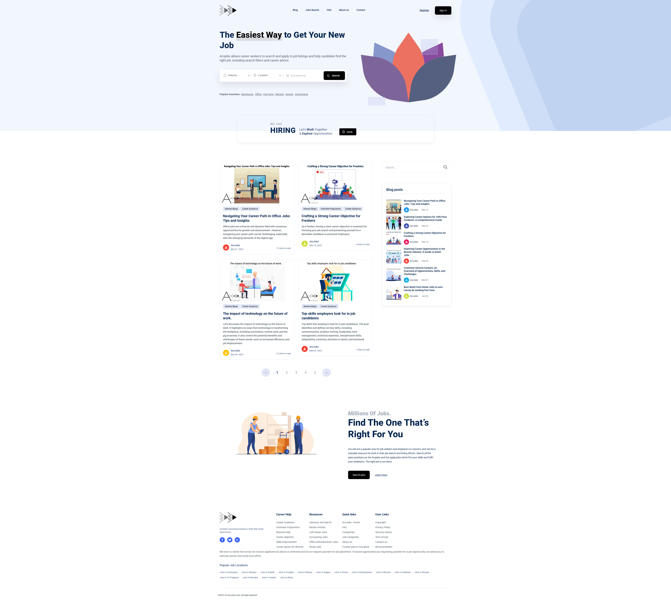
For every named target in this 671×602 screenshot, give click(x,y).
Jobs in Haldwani (403, 572)
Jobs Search (312, 10)
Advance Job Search (320, 522)
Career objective (285, 537)
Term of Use (381, 537)
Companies (348, 532)
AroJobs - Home (351, 522)
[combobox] (237, 75)
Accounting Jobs (318, 537)
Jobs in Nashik (268, 572)
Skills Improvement (286, 542)
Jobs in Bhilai (286, 577)
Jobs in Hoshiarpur (229, 572)
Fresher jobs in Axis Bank (355, 546)
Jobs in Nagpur (323, 572)
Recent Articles (317, 527)
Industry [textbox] (232, 75)
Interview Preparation (331, 209)
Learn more (381, 474)
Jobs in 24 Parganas (229, 577)
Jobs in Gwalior (269, 577)
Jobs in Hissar (341, 572)
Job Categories (350, 537)
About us (344, 10)
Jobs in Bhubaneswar (362, 572)
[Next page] (326, 372)
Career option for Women (289, 546)
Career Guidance (250, 209)
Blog (295, 10)
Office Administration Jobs (323, 542)
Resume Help (283, 532)
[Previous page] (266, 372)
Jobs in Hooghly (286, 572)
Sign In (443, 10)
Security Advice (383, 532)
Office (258, 94)
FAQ (329, 10)
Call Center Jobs (318, 532)
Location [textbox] (263, 75)
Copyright (380, 522)
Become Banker (383, 546)
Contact (360, 10)
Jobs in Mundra (383, 572)
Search (336, 75)
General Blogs (231, 209)
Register (424, 10)
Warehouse (247, 94)
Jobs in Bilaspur (249, 572)
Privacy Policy (382, 527)
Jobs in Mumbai (250, 577)
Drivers (289, 94)
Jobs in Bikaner (305, 572)
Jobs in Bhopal (422, 572)
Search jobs (359, 474)
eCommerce (301, 94)
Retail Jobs (315, 546)
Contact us (381, 542)
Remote (279, 94)
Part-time (268, 94)
